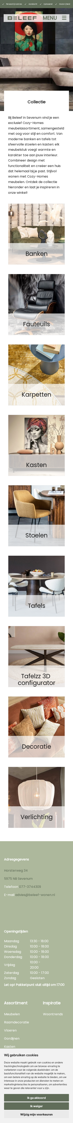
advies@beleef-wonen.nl (35, 895)
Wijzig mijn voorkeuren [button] (36, 1114)
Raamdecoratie (16, 1022)
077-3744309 (30, 886)
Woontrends (53, 1014)
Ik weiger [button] (36, 1106)
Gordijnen (11, 1038)
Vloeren (10, 1030)
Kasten (9, 1046)
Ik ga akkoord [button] (36, 1097)
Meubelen (12, 1014)
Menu (50, 18)
